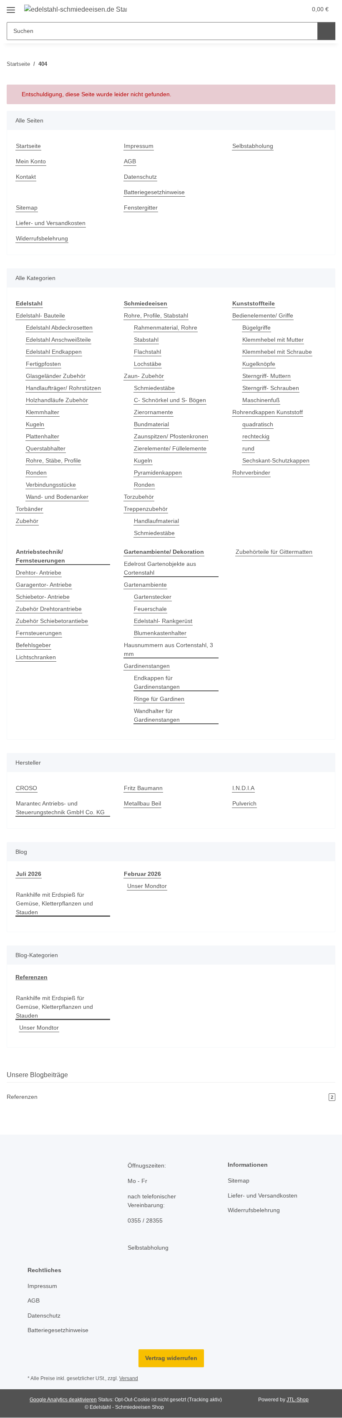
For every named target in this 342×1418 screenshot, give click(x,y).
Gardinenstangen (147, 666)
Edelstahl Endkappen (54, 351)
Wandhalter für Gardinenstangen (157, 715)
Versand (128, 1378)
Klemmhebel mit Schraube (277, 351)
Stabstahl (146, 339)
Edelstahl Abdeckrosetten (59, 327)
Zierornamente (153, 412)
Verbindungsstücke (51, 484)
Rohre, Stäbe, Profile (53, 460)
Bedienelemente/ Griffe (262, 315)
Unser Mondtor (147, 886)
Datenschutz (140, 176)
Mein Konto (31, 161)
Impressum (138, 146)
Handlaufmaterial (156, 521)
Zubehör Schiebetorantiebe (52, 621)
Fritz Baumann (143, 788)
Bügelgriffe (256, 327)
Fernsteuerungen (39, 633)
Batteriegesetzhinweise (154, 192)
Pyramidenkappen (158, 472)
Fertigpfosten (43, 363)
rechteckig (255, 436)
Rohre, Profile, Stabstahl (156, 315)
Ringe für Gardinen (159, 698)
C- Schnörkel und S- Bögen (170, 400)
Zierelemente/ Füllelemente (170, 448)
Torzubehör (139, 496)
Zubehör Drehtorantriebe (49, 608)
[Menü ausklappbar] (11, 7)
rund (248, 448)
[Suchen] (326, 31)
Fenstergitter (141, 207)
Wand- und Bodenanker (57, 496)
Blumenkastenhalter (160, 633)
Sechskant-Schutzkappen (275, 460)
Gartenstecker (152, 596)
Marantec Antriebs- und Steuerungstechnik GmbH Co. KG (60, 807)
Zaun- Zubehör (144, 376)
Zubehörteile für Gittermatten (274, 551)
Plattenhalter (42, 436)
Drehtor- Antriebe (38, 572)
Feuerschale (150, 608)
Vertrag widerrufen (171, 1358)
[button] (267, 9)
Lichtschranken (36, 657)
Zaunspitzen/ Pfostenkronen (171, 436)
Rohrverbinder (251, 472)
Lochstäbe (147, 363)
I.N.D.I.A (243, 788)
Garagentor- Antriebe (44, 584)
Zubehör (27, 521)
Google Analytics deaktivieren (63, 1400)
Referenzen (31, 977)
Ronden (36, 472)
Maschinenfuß (261, 400)
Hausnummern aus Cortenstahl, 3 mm (168, 649)
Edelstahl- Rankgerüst (163, 621)
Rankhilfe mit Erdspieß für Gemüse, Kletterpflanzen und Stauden (54, 903)
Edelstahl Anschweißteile (58, 339)
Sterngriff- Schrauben (270, 388)
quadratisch (257, 424)
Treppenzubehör (146, 508)
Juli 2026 (28, 873)
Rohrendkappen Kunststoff (267, 412)
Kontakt (26, 176)
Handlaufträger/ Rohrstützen (63, 388)
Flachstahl (147, 351)
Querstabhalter (45, 448)
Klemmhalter (42, 412)
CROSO (26, 788)
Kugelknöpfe (258, 363)
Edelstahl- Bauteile (40, 315)
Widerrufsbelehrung (42, 238)
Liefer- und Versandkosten (51, 223)
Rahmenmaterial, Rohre (165, 327)
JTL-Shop (298, 1400)
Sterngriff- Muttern (266, 376)
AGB (130, 161)
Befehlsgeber (33, 645)
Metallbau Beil (142, 803)
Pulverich (244, 803)
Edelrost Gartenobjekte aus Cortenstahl (160, 568)
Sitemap (27, 207)
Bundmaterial (151, 424)
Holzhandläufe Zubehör (57, 400)
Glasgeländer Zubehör (56, 376)
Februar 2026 (142, 873)
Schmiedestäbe (154, 388)
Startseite (28, 146)
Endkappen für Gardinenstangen (157, 682)
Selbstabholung (252, 146)
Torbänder (29, 508)
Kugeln (35, 424)
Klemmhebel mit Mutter (273, 339)
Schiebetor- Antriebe (43, 596)
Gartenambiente (145, 584)
